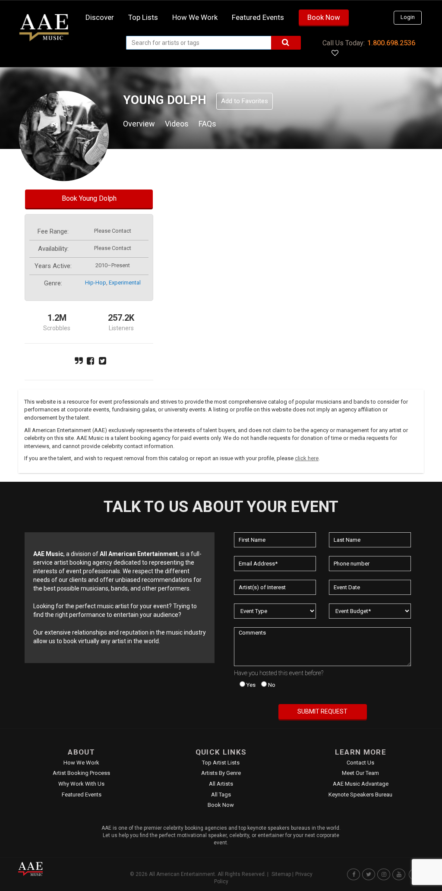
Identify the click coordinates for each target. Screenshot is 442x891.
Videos (177, 123)
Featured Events (258, 17)
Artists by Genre (221, 773)
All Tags (221, 794)
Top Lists (143, 17)
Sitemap (281, 874)
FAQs (207, 123)
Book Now (323, 17)
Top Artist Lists (221, 762)
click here (307, 458)
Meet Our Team (360, 773)
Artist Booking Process (81, 773)
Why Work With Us (81, 783)
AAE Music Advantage (360, 783)
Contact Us (360, 762)
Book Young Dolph (89, 198)
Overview (139, 123)
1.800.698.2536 (391, 43)
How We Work (81, 762)
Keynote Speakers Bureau (360, 794)
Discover (99, 17)
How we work (195, 17)
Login (408, 17)
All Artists (221, 783)
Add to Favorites (244, 101)
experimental (125, 282)
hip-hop (95, 282)
